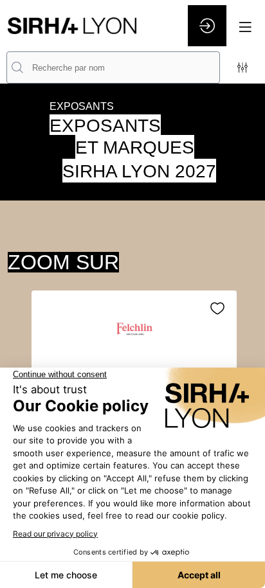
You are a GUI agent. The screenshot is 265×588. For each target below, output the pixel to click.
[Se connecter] (207, 25)
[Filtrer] (242, 67)
